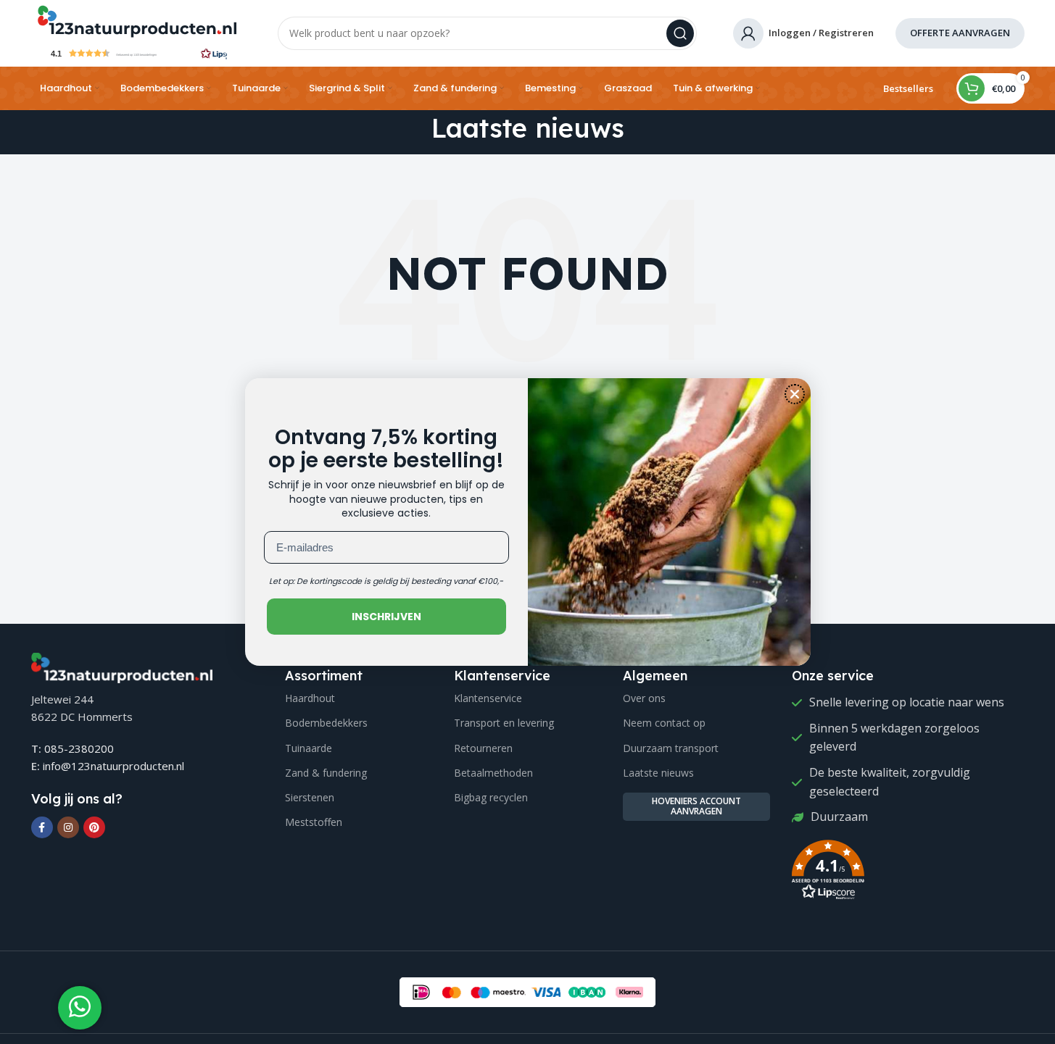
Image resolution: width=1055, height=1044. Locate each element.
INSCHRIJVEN (386, 616)
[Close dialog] (794, 394)
